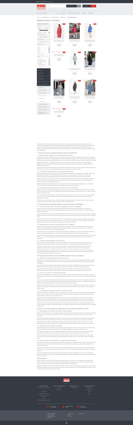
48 (39, 51)
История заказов (89, 389)
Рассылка (89, 393)
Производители (74, 387)
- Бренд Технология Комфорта (42, 113)
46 (39, 49)
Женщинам (40, 70)
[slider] (38, 30)
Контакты (91, 13)
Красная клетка (42, 64)
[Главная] (38, 17)
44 (39, 48)
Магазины (62, 13)
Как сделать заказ (43, 391)
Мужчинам (40, 73)
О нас (56, 13)
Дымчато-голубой (42, 61)
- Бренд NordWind (42, 95)
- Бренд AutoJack (42, 90)
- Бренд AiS (41, 87)
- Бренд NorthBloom (42, 104)
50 (39, 52)
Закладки (89, 391)
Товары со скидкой (42, 32)
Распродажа (40, 78)
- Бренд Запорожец (42, 109)
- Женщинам (42, 98)
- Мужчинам (41, 101)
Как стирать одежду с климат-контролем (43, 387)
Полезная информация (74, 13)
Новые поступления (42, 81)
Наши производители (43, 84)
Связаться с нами (82, 413)
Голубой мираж (42, 60)
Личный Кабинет (89, 387)
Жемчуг (40, 63)
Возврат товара (59, 389)
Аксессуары (40, 75)
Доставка (84, 13)
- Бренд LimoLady (42, 92)
